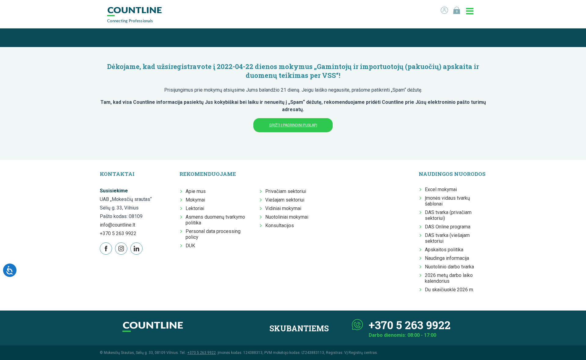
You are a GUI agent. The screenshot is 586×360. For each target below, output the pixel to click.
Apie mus (196, 191)
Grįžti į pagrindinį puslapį (293, 125)
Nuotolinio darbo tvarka (449, 267)
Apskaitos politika (444, 250)
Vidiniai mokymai (283, 208)
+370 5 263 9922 (118, 233)
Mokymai (195, 200)
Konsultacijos (279, 225)
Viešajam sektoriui (284, 200)
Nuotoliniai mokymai (286, 217)
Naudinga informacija (447, 258)
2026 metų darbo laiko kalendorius (449, 278)
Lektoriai (195, 208)
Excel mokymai (441, 189)
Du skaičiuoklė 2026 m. (449, 290)
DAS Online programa (447, 227)
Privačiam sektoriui (285, 191)
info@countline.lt (117, 225)
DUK (190, 246)
